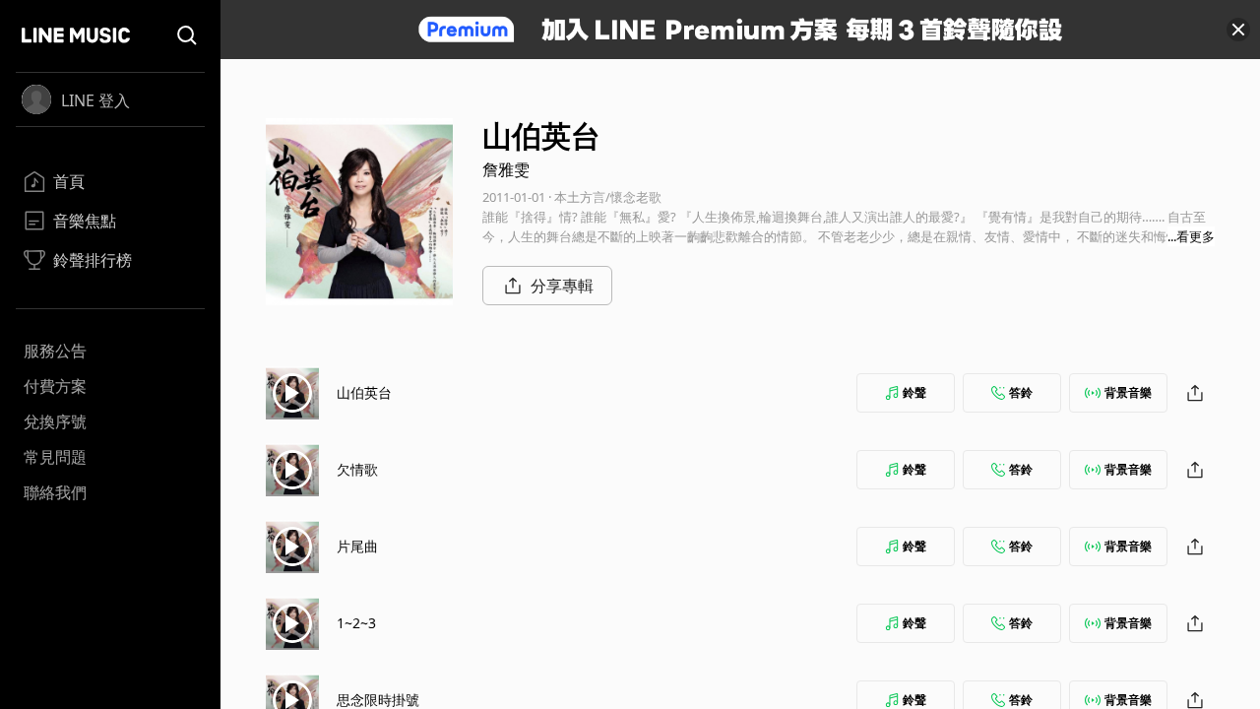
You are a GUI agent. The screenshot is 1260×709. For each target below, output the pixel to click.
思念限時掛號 (378, 699)
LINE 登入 (95, 100)
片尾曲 (357, 546)
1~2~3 (356, 622)
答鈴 (1021, 392)
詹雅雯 (506, 169)
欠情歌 (357, 469)
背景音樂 (1128, 392)
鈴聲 (914, 392)
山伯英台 (364, 392)
